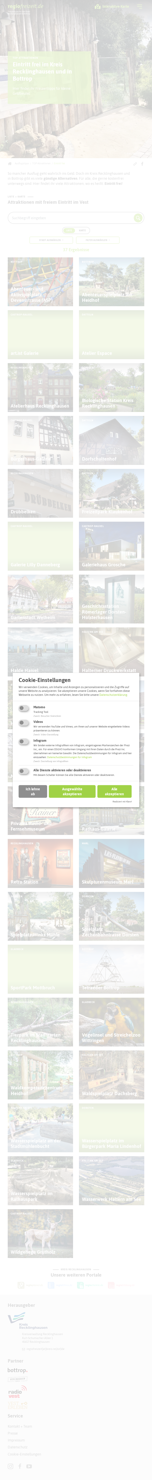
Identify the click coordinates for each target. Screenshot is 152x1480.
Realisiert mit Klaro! (122, 801)
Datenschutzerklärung (113, 694)
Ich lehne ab (33, 791)
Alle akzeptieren (114, 791)
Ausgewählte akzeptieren (72, 791)
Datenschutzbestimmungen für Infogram (69, 757)
